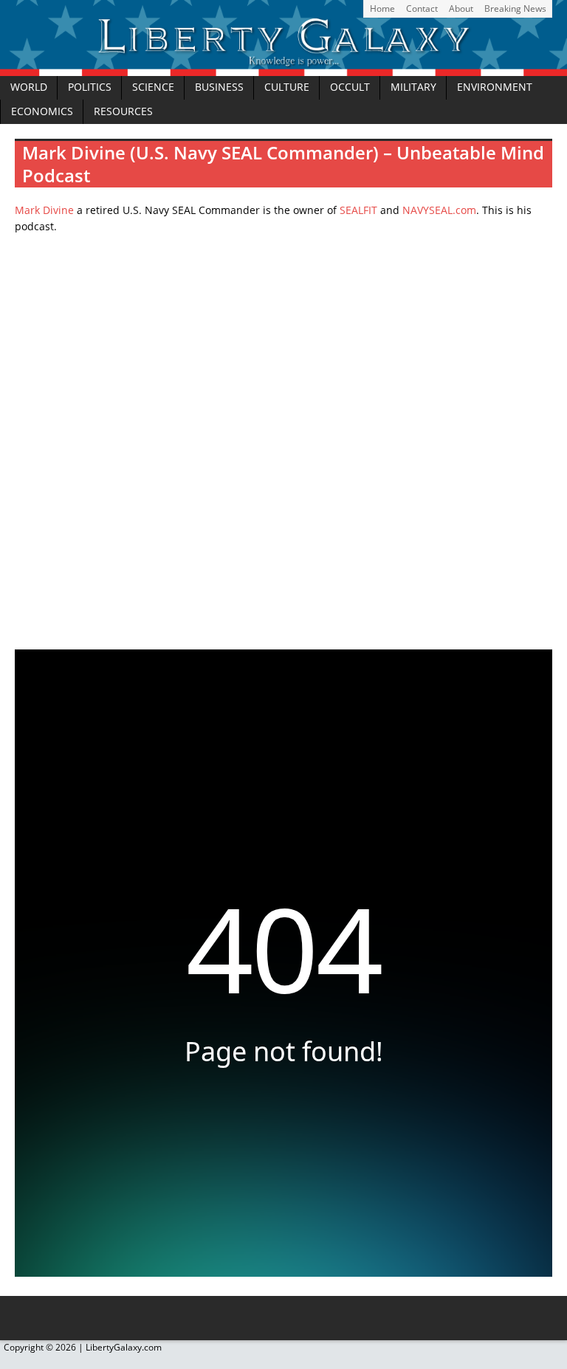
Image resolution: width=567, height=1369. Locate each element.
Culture (286, 87)
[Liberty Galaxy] (283, 67)
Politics (89, 87)
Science (153, 87)
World (28, 87)
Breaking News (515, 8)
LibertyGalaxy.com (124, 1347)
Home (382, 8)
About (461, 8)
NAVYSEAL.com (439, 210)
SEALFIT (358, 210)
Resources (123, 111)
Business (219, 87)
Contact (422, 8)
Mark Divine (44, 210)
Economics (42, 111)
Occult (350, 87)
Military (413, 87)
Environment (494, 87)
